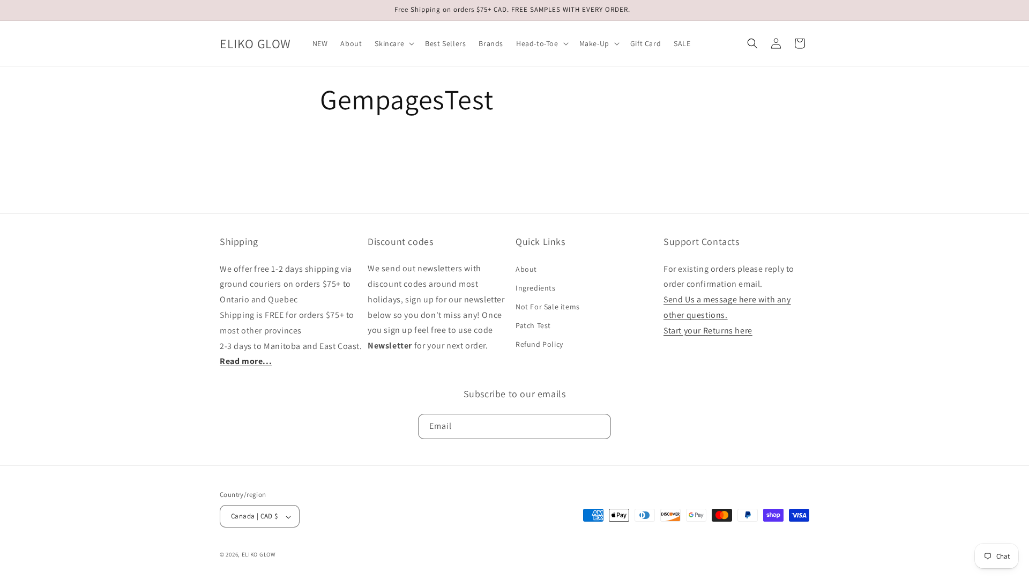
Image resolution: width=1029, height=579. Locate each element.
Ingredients (536, 287)
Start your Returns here (707, 330)
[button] (393, 43)
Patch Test (533, 325)
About (526, 268)
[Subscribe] (598, 426)
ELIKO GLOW (259, 554)
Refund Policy (539, 344)
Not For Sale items (548, 306)
